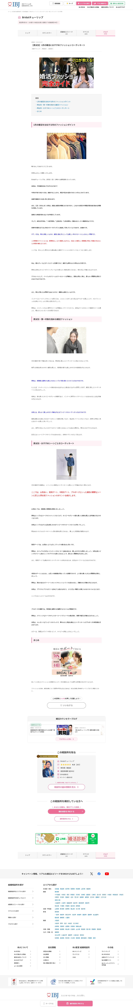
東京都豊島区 (25, 11)
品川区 (99, 894)
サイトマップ (106, 951)
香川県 (88, 929)
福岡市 (70, 935)
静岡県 (62, 917)
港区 (68, 894)
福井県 (83, 908)
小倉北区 (76, 935)
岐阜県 (57, 917)
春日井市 (68, 914)
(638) (105, 33)
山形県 (83, 888)
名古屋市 (95, 914)
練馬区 (87, 897)
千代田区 (57, 894)
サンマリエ (76, 954)
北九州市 (57, 935)
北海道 (57, 888)
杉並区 (62, 897)
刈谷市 (74, 914)
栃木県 (73, 906)
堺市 (61, 923)
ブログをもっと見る (65, 739)
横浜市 (87, 903)
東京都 (57, 891)
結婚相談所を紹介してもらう (17, 898)
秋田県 (78, 888)
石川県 (78, 908)
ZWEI (74, 957)
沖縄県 (90, 938)
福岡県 (57, 932)
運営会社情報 (47, 951)
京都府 (62, 926)
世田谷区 (115, 894)
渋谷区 (121, 894)
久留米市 (64, 935)
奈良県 (73, 926)
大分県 (73, 938)
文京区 (78, 894)
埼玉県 (57, 906)
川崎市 (63, 903)
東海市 (79, 914)
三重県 (67, 917)
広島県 (73, 929)
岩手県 (67, 888)
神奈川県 (57, 900)
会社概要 (46, 954)
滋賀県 (67, 926)
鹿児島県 (84, 938)
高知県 (99, 929)
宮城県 (73, 888)
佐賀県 (57, 938)
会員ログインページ (108, 957)
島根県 (62, 929)
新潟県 (62, 908)
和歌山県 (78, 926)
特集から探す (12, 917)
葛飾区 (98, 897)
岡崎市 (62, 914)
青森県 (62, 888)
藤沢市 (75, 903)
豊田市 (84, 914)
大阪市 (57, 923)
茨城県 (67, 906)
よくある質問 (18, 966)
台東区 (83, 894)
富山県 (73, 908)
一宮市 (57, 914)
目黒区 (104, 894)
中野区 (57, 897)
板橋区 (82, 897)
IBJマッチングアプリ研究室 (108, 964)
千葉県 (62, 906)
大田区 (109, 894)
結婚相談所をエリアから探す (17, 891)
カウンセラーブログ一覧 (45, 11)
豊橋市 (90, 914)
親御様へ (17, 963)
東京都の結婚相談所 (16, 11)
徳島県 (83, 929)
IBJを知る (82, 7)
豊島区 (67, 897)
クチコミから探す (13, 911)
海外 (94, 938)
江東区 (94, 894)
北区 (72, 897)
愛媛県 (94, 929)
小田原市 (57, 903)
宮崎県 (78, 938)
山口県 (78, 929)
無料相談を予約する (77, 1003)
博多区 (82, 935)
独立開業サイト (106, 960)
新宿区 (73, 894)
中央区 (63, 894)
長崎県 (62, 938)
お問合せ (46, 960)
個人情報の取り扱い (49, 963)
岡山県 (67, 929)
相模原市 (69, 903)
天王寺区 (76, 923)
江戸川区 (103, 897)
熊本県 (67, 938)
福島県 (88, 888)
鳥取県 (57, 929)
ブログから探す (13, 924)
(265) (86, 33)
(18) (66, 33)
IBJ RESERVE (106, 954)
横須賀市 (81, 903)
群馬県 (78, 906)
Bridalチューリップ (34, 11)
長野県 (67, 908)
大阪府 (57, 920)
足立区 (92, 897)
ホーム (9, 11)
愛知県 (57, 911)
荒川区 (76, 897)
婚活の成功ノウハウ (107, 7)
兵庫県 (57, 926)
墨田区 (88, 894)
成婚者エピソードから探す (16, 904)
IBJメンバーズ (77, 951)
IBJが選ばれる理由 (93, 7)
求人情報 (46, 957)
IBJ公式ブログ (120, 7)
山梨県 (57, 908)
